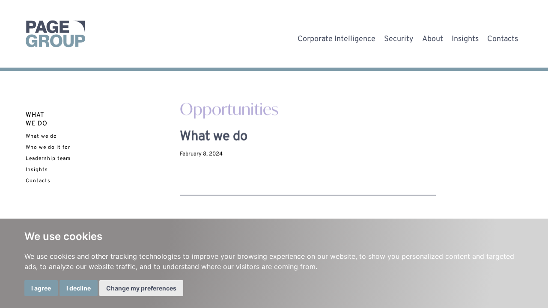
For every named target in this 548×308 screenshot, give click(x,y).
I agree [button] (41, 288)
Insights (465, 37)
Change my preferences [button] (141, 288)
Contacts (502, 37)
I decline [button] (78, 288)
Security (399, 37)
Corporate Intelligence (336, 37)
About (432, 37)
